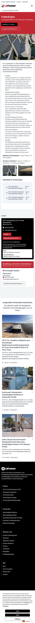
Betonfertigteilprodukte (9, 515)
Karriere (19, 2)
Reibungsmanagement (9, 492)
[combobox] (27, 621)
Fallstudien (25, 2)
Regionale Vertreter (8, 541)
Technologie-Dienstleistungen (11, 500)
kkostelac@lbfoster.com (11, 279)
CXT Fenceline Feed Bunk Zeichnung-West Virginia (15, 198)
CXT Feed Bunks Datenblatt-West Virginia (15, 187)
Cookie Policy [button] (27, 602)
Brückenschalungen (9, 523)
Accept (17, 611)
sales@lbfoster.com (11, 230)
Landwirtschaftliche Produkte (10, 10)
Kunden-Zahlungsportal (10, 535)
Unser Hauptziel (7, 569)
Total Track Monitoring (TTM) (12, 489)
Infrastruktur (13, 362)
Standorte (6, 538)
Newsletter (6, 551)
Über (4, 566)
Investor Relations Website (8, 2)
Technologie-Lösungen (9, 497)
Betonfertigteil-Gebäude (10, 512)
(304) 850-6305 (9, 277)
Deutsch (28, 621)
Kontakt (5, 574)
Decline (17, 615)
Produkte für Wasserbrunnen (11, 520)
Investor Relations (8, 543)
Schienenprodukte (8, 495)
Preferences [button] (5, 606)
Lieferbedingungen (8, 554)
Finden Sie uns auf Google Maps (11, 242)
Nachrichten (6, 572)
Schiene (5, 486)
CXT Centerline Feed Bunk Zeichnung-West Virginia (16, 192)
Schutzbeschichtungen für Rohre (12, 518)
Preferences (17, 619)
